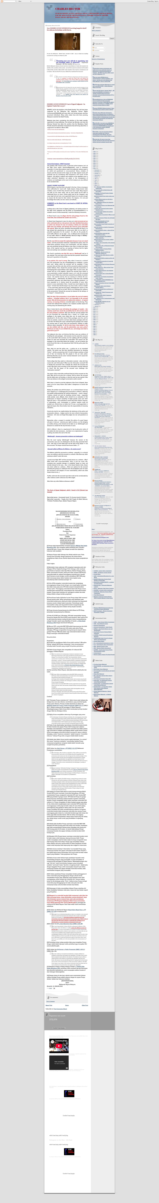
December (97, 170)
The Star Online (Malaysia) (100, 664)
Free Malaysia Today (99, 353)
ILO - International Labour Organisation (103, 644)
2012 (94, 312)
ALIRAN (96, 344)
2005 (94, 324)
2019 (94, 163)
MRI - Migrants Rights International (102, 648)
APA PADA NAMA (98, 427)
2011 (94, 314)
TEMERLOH (97, 469)
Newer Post (49, 1005)
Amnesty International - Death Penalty (103, 627)
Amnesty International (99, 625)
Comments (96, 50)
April (95, 183)
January (96, 306)
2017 (94, 166)
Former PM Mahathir (99, 426)
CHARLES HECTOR (67, 9)
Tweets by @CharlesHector (98, 59)
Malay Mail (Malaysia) (99, 673)
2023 (94, 156)
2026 (94, 151)
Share (93, 529)
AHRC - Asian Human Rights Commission (104, 622)
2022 (94, 158)
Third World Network (99, 594)
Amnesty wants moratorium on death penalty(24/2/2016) (63, 159)
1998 (94, 334)
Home (67, 1005)
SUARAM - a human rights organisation (103, 590)
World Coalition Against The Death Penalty (104, 654)
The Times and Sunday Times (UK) (102, 678)
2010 (94, 316)
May (95, 181)
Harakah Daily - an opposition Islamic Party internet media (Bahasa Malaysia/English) (103, 688)
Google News (97, 574)
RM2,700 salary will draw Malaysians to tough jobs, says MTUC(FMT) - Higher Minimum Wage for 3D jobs (104, 86)
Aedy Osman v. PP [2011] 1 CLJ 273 (67, 748)
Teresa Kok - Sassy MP (100, 412)
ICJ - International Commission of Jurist (103, 643)
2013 (94, 311)
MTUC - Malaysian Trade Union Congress (104, 588)
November (97, 171)
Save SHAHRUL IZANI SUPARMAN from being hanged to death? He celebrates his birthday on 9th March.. (67, 29)
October (96, 173)
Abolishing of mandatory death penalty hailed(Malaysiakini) (55, 129)
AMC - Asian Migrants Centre (101, 623)
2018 (94, 165)
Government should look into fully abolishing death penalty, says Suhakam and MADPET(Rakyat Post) (62, 136)
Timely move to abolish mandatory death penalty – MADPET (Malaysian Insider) (59, 139)
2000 (94, 333)
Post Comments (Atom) (60, 1009)
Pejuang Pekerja (98, 480)
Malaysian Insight (99, 402)
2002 (94, 329)
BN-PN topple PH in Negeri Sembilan (103, 366)
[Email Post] (54, 988)
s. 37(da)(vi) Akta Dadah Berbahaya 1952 (73, 665)
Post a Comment (51, 1001)
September (97, 175)
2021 (94, 160)
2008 (94, 319)
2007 (94, 321)
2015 (94, 307)
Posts (95, 47)
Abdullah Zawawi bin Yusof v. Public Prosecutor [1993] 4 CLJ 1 (65, 705)
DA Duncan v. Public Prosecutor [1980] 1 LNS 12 (70, 949)
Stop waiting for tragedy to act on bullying (104, 345)
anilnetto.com (98, 365)
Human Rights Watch (99, 641)
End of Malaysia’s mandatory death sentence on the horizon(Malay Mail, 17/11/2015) (59, 143)
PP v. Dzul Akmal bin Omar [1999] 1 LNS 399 (69, 923)
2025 (94, 153)
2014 (94, 309)
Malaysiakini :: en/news (100, 436)
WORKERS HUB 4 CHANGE (101, 457)
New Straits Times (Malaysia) (101, 669)
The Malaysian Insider (100, 495)
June (95, 180)
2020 (94, 161)
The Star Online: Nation (100, 446)
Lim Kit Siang (98, 375)
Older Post (85, 1005)
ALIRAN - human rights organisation (103, 570)
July (95, 178)
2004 (94, 326)
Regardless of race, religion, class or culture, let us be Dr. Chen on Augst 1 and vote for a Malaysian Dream (104, 377)
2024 (94, 155)
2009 (94, 318)
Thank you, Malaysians (100, 496)
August (96, 176)
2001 (94, 331)
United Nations (97, 652)
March (96, 185)
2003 (94, 328)
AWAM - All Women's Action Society (102, 572)
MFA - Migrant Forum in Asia (101, 646)
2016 (94, 168)
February (96, 304)
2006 (94, 323)
